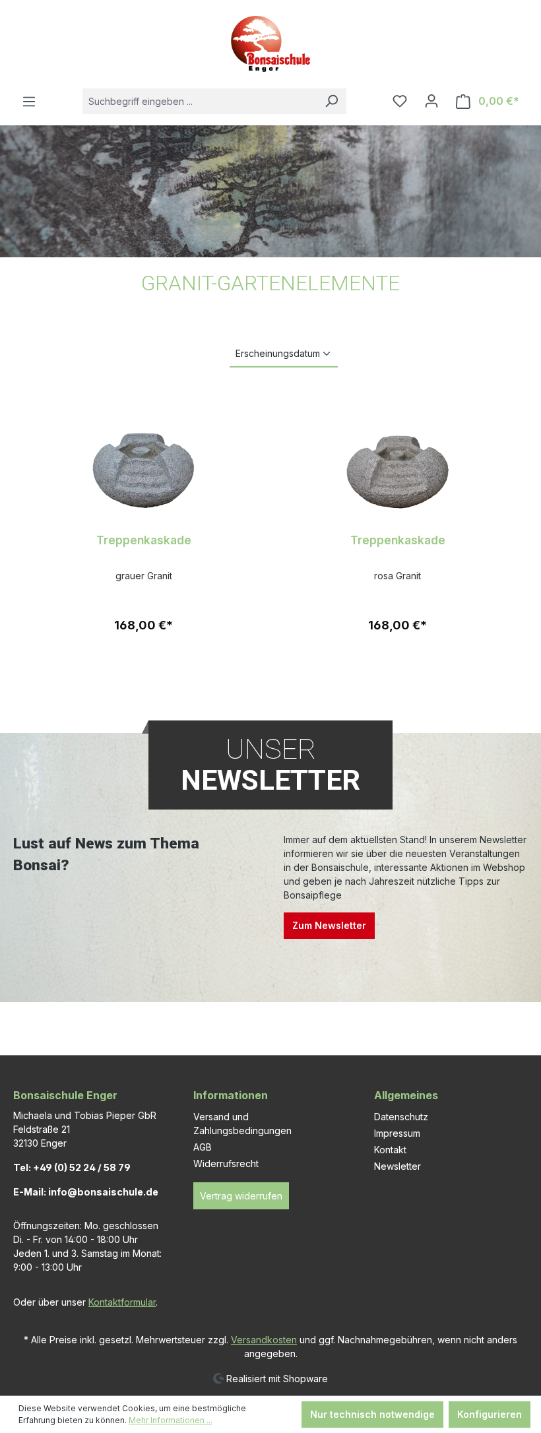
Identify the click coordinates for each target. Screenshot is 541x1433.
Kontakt (390, 1149)
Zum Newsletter (329, 925)
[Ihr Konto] (431, 101)
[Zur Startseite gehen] (270, 44)
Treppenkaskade (143, 540)
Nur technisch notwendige (372, 1414)
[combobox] (199, 101)
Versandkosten (264, 1339)
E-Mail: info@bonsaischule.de (85, 1191)
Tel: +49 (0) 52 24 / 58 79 (72, 1167)
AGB (202, 1147)
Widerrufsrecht (226, 1163)
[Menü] (29, 101)
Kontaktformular (122, 1302)
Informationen (230, 1095)
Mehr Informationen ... (170, 1420)
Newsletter (397, 1166)
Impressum (397, 1133)
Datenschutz (401, 1116)
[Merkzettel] (400, 101)
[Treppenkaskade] (143, 457)
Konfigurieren (489, 1414)
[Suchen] (331, 101)
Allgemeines (406, 1095)
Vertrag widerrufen (241, 1195)
